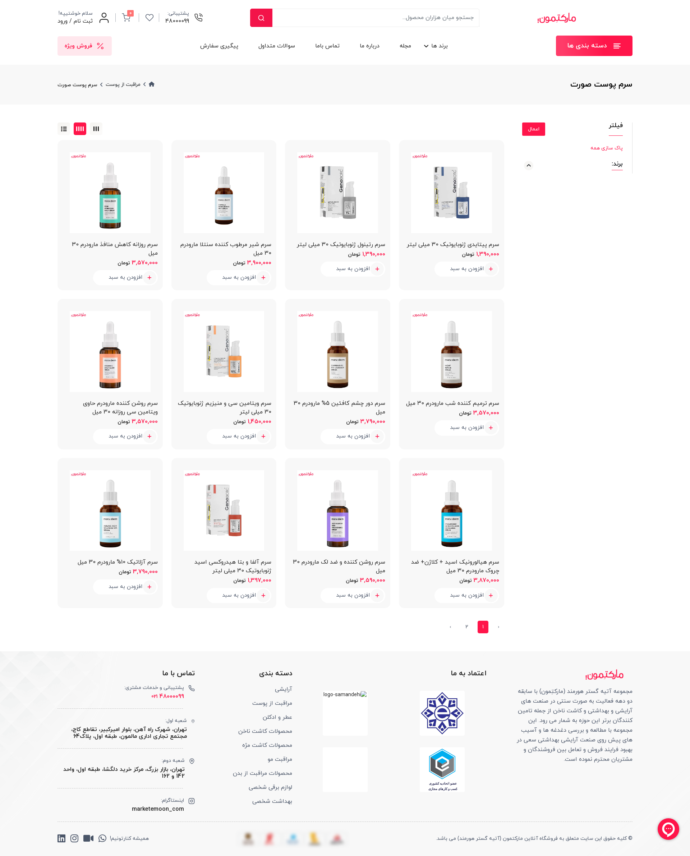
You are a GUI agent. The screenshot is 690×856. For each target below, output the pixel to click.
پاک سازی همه (606, 148)
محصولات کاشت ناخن (265, 731)
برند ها (439, 46)
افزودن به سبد (467, 269)
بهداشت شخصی (272, 801)
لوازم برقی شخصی (270, 787)
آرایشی (283, 689)
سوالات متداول (276, 46)
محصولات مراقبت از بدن (262, 773)
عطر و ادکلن (277, 717)
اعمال (533, 129)
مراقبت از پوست (272, 703)
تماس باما (327, 46)
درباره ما (370, 46)
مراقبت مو (280, 759)
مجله (405, 46)
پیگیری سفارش (219, 46)
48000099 (167, 696)
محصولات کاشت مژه (267, 745)
